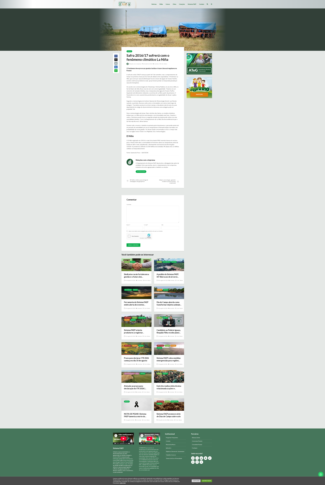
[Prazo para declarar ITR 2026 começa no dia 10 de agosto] (136, 348)
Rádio (137, 373)
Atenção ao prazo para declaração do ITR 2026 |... (135, 387)
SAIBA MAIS (123, 483)
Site (162, 224)
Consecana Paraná (197, 441)
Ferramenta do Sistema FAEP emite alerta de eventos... (136, 303)
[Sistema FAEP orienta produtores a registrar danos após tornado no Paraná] (136, 320)
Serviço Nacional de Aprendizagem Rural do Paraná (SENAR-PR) (123, 462)
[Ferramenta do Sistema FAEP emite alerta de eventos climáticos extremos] (136, 292)
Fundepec (194, 448)
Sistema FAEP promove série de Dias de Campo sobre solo (169, 415)
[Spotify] (197, 462)
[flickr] (193, 462)
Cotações (182, 4)
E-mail (146, 224)
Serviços (129, 51)
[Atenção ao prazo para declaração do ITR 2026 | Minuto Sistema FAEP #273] (136, 376)
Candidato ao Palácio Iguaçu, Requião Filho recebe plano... (169, 331)
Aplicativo (168, 448)
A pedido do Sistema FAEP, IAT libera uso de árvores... (168, 275)
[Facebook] (197, 458)
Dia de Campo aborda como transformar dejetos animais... (169, 303)
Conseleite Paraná (197, 444)
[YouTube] (205, 458)
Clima (174, 4)
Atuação (127, 261)
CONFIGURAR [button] (196, 480)
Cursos (168, 4)
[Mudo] (129, 444)
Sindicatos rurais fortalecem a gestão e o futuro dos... (136, 275)
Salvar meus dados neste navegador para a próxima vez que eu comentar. (146, 231)
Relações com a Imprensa (135, 63)
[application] (123, 438)
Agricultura (128, 317)
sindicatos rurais (123, 464)
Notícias (154, 4)
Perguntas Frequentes (172, 437)
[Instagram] (193, 458)
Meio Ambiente (166, 261)
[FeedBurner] (201, 462)
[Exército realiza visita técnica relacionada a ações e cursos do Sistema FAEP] (169, 376)
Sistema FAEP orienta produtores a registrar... (134, 331)
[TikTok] (210, 458)
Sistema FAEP (192, 4)
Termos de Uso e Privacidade (174, 458)
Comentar (156, 63)
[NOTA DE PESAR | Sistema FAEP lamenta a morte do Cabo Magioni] (136, 404)
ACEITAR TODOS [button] (206, 480)
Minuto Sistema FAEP (129, 373)
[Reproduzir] (115, 444)
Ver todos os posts (141, 171)
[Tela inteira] (132, 444)
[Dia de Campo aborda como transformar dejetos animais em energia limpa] (169, 292)
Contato (201, 4)
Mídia (161, 4)
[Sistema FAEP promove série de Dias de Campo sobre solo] (169, 404)
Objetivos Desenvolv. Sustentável (175, 451)
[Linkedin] (201, 458)
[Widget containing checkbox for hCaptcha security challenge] (139, 236)
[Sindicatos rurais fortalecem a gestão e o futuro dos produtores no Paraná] (136, 264)
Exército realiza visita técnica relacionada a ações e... (169, 387)
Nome (128, 224)
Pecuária (160, 289)
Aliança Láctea (196, 437)
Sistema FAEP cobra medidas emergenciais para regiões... (169, 359)
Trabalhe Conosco (171, 455)
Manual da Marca (170, 444)
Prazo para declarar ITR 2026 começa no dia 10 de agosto (136, 359)
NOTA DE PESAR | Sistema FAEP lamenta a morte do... (135, 415)
